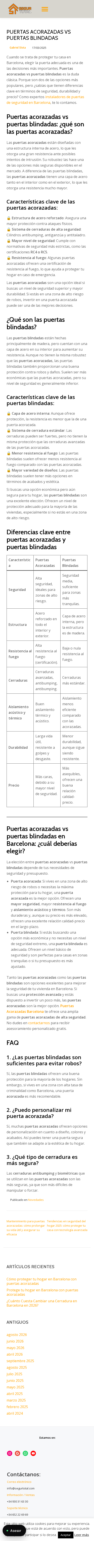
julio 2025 (14, 1374)
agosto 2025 (17, 1367)
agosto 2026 (17, 1334)
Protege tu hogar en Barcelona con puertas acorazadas (42, 1292)
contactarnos (39, 1022)
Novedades (36, 1200)
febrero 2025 (17, 1406)
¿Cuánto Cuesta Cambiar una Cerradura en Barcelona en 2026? (42, 1303)
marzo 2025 (16, 1400)
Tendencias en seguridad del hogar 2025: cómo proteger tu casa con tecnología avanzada (67, 1225)
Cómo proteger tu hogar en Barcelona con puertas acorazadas (42, 1281)
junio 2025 (15, 1380)
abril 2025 (15, 1393)
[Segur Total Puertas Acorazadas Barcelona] (22, 9)
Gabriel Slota (18, 47)
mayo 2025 (15, 1387)
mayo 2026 (15, 1347)
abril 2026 (15, 1354)
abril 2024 (15, 1413)
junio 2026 (15, 1341)
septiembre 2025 (20, 1360)
